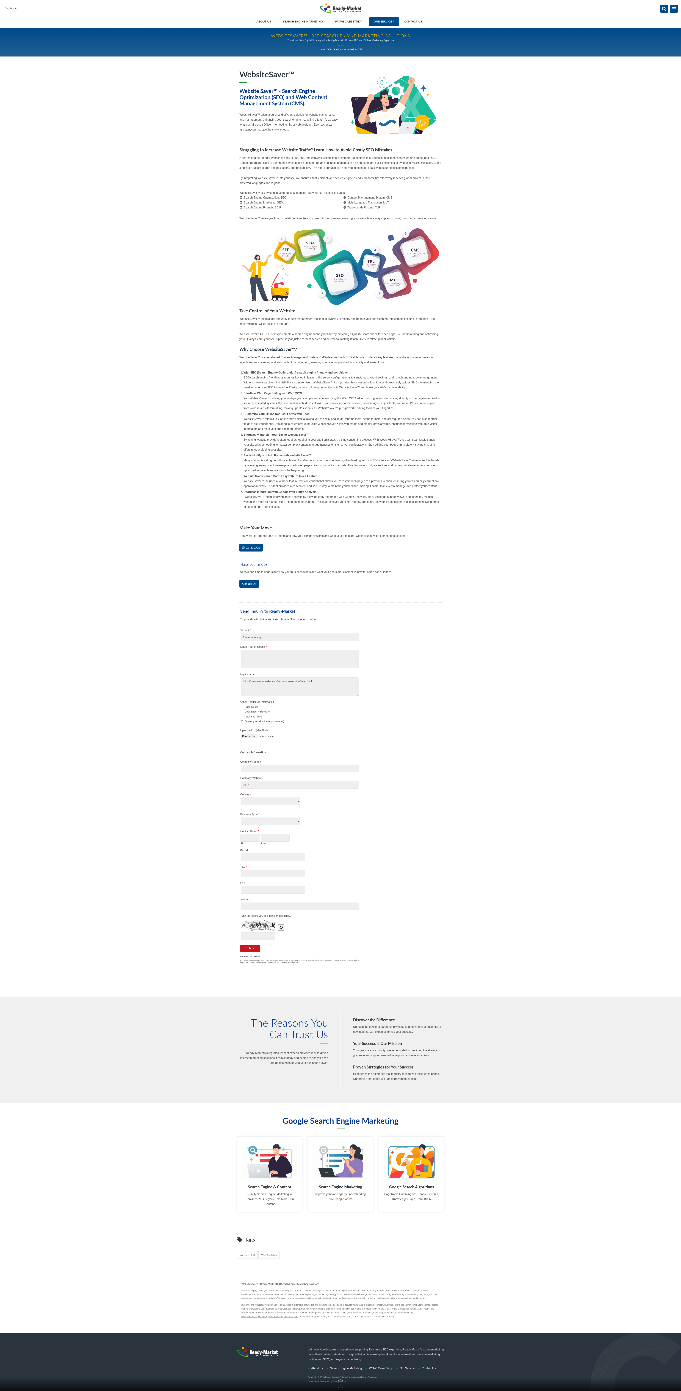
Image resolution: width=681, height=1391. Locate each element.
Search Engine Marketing (303, 21)
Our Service (383, 21)
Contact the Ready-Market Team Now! (416, 1309)
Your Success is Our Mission (377, 1044)
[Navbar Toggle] (674, 9)
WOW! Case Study (348, 21)
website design (275, 1316)
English (9, 8)
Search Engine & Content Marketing (269, 1187)
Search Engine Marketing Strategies (340, 1187)
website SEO (247, 1255)
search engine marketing (360, 1312)
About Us (264, 21)
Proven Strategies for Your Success (383, 1067)
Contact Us (413, 21)
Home (322, 49)
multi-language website (384, 1312)
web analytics (269, 1255)
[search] (664, 9)
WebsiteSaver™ (353, 49)
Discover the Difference (374, 1020)
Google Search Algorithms (411, 1187)
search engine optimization (254, 1316)
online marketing (405, 1312)
